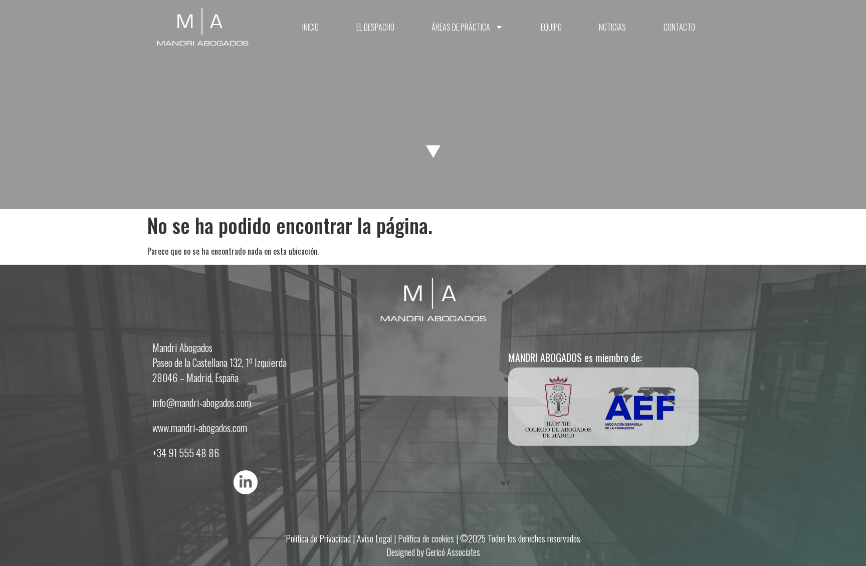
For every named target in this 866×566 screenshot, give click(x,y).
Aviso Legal (374, 538)
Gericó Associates (453, 551)
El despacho (375, 27)
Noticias (612, 27)
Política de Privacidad (318, 538)
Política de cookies (426, 538)
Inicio (310, 27)
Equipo (551, 27)
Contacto (679, 27)
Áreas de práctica (460, 27)
